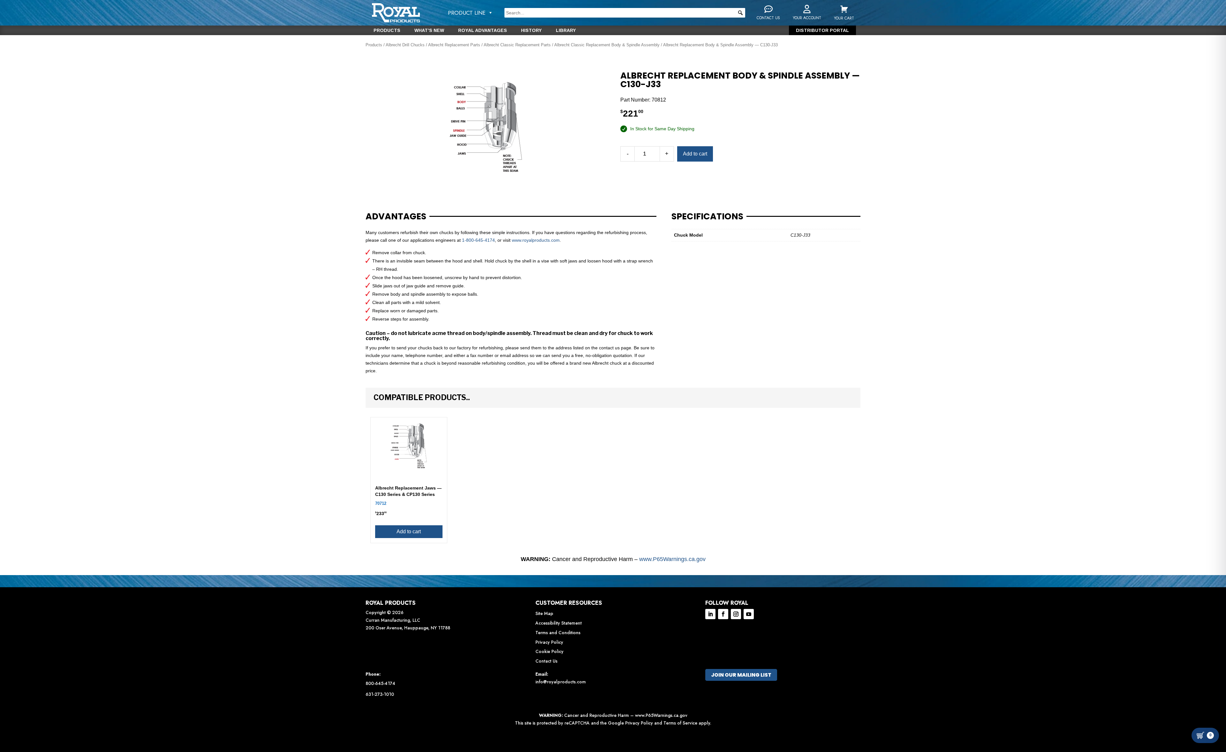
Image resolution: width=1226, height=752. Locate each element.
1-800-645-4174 (478, 240)
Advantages (396, 216)
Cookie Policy (549, 651)
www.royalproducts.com (536, 240)
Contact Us (546, 661)
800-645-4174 (380, 683)
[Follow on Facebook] (723, 614)
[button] (740, 13)
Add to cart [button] (409, 531)
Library (566, 30)
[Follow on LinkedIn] (710, 614)
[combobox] (624, 13)
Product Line (467, 13)
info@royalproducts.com (560, 682)
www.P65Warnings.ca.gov (672, 559)
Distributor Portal (822, 30)
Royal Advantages (482, 30)
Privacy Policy (549, 642)
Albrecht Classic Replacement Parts (517, 44)
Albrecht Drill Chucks (405, 44)
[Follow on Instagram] (736, 614)
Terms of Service (680, 723)
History (531, 30)
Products (387, 30)
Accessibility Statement (558, 623)
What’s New (429, 30)
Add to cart (695, 153)
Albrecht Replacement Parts (454, 44)
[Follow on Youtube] (749, 614)
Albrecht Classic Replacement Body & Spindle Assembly (607, 44)
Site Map (544, 613)
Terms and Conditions (557, 632)
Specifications (707, 216)
